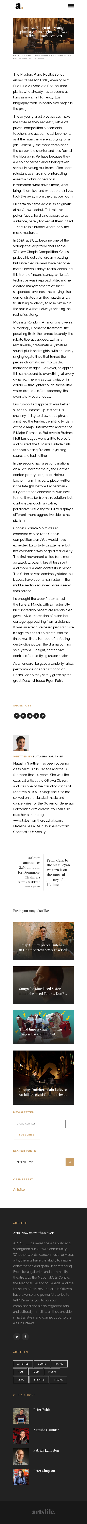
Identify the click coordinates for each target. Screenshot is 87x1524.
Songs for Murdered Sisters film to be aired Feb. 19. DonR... (43, 991)
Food (36, 1372)
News (20, 1380)
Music (43, 43)
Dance (59, 1364)
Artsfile (19, 1189)
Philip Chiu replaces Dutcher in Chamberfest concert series (43, 947)
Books (42, 1364)
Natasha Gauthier (48, 756)
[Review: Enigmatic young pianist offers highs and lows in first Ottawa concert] (23, 743)
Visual (58, 1380)
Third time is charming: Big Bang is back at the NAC (40, 1031)
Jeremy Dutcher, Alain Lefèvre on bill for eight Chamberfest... (43, 1092)
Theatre (39, 1380)
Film (20, 1372)
